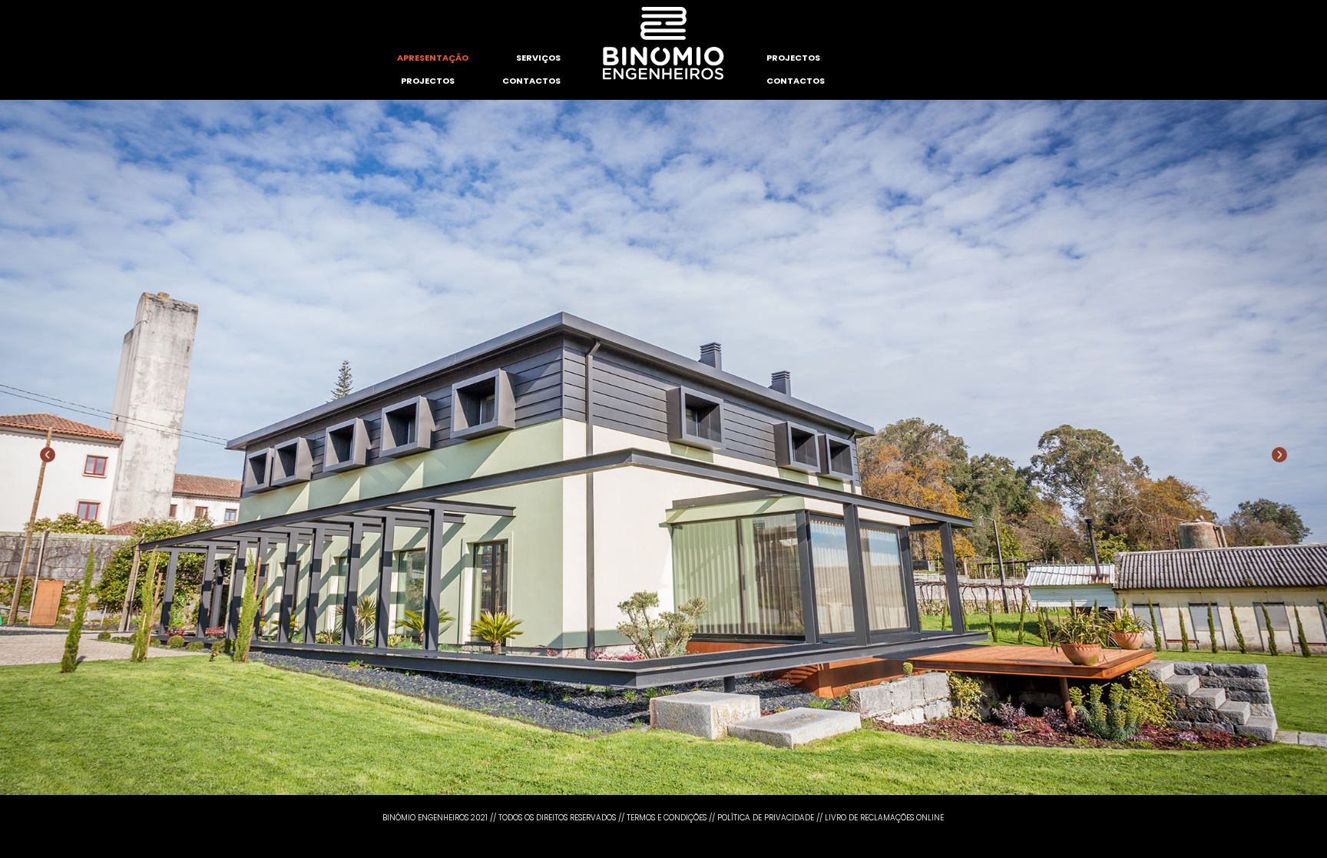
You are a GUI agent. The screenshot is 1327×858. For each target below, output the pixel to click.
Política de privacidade (765, 817)
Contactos (531, 81)
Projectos (428, 81)
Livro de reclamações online (884, 817)
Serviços (538, 57)
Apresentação (432, 57)
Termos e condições (667, 817)
